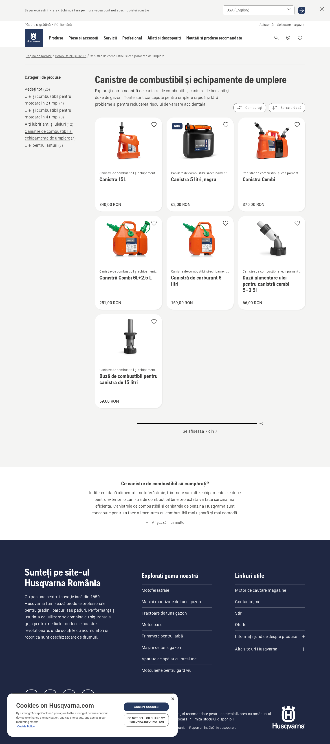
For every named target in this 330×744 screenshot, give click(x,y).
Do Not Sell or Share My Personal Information (146, 719)
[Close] (173, 698)
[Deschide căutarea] (276, 38)
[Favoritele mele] (300, 38)
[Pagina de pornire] (34, 38)
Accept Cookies (146, 707)
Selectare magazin (290, 24)
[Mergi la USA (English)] (301, 10)
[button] (56, 38)
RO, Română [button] (63, 24)
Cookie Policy (26, 726)
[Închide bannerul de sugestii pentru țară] (322, 9)
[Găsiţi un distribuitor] (288, 38)
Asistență (267, 24)
